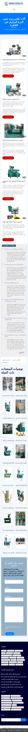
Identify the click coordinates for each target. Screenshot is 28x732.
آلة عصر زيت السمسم (6, 360)
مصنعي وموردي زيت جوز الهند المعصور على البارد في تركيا (13, 676)
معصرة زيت (12, 664)
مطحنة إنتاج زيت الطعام (16, 709)
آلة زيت (3, 653)
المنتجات (14, 705)
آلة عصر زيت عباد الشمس (6, 702)
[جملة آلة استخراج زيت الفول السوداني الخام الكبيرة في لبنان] (20, 519)
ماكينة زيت (20, 662)
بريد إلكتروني (8, 587)
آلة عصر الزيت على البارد (6, 655)
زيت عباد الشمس (21, 660)
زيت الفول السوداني (5, 660)
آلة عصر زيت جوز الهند (17, 700)
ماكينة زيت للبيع (5, 664)
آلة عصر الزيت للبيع (16, 655)
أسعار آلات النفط (5, 657)
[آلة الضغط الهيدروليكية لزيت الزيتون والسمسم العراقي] (7, 497)
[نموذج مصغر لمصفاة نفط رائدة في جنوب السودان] (20, 542)
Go (23, 719)
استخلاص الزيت (20, 657)
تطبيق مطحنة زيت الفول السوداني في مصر (10, 681)
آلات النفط (4, 650)
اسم (6, 579)
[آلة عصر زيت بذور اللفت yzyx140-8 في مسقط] (7, 542)
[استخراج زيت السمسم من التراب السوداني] (7, 407)
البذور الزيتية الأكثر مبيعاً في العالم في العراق (10, 674)
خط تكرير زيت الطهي (6, 709)
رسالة (6, 605)
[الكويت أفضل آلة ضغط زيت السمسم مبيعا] (7, 384)
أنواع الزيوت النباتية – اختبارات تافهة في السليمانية (12, 687)
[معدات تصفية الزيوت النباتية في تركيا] (20, 452)
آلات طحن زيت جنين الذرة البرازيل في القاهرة (15, 29)
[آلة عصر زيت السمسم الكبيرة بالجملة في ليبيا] (20, 497)
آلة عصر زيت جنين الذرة (6, 700)
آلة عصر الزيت (16, 653)
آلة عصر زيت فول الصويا (18, 702)
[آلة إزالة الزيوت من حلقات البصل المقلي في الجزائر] (20, 474)
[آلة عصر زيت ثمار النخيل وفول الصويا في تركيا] (7, 519)
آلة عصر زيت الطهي (5, 698)
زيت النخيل (13, 660)
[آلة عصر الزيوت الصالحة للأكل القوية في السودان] (7, 452)
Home (14, 27)
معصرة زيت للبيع (19, 664)
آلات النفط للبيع (10, 650)
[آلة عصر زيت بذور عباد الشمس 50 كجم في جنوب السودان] (20, 429)
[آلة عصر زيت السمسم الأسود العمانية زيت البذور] (7, 429)
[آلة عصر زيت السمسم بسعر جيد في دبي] (20, 407)
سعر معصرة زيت (13, 662)
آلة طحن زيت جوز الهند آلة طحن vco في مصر (11, 684)
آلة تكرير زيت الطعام (5, 695)
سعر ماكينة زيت (5, 662)
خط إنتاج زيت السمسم (6, 707)
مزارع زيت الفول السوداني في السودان (9, 679)
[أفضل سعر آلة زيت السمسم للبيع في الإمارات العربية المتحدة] (20, 384)
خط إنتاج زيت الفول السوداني (17, 707)
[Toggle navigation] (14, 9)
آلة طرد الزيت (9, 653)
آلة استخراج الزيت (19, 650)
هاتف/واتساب (8, 596)
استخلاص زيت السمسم (16, 360)
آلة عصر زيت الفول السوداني (17, 698)
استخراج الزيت (12, 657)
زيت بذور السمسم (5, 362)
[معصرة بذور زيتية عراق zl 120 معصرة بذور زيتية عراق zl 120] (7, 474)
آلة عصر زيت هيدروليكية (6, 705)
